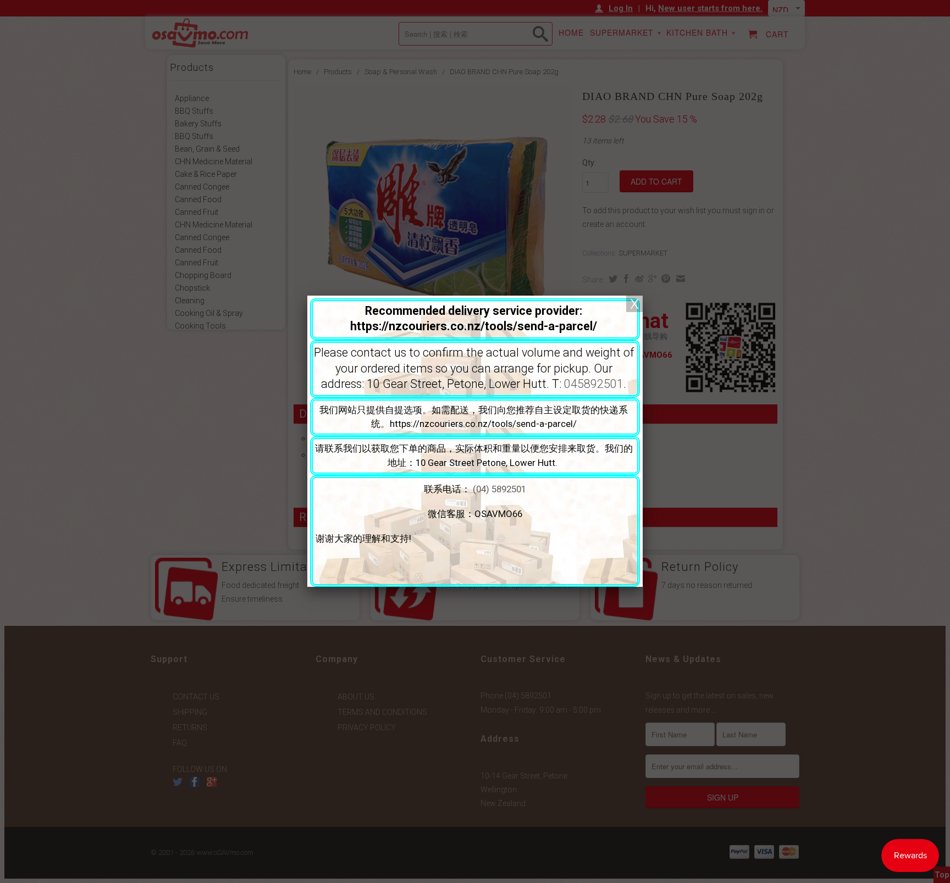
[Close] (634, 304)
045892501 (593, 384)
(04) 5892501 (499, 489)
